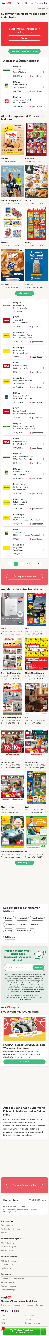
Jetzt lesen (25, 1062)
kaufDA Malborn (9, 1206)
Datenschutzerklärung (32, 991)
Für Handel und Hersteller (11, 1229)
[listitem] (12, 143)
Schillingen (10, 937)
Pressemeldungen (8, 1290)
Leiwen (23, 924)
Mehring (8, 931)
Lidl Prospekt (6, 1268)
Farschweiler (37, 918)
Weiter (24, 38)
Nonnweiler (10, 924)
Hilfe (3, 1316)
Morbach (34, 924)
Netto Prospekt (7, 1264)
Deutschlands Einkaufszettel (12, 1279)
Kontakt (28, 1319)
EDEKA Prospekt (8, 1243)
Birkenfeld (21, 931)
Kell (31, 931)
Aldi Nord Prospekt (8, 1261)
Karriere (4, 1233)
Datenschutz (6, 1319)
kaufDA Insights (7, 1282)
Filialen (22, 1206)
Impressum (29, 1316)
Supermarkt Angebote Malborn (24, 51)
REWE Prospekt (7, 1250)
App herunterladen (8, 1286)
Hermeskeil (22, 918)
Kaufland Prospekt (8, 1247)
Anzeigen (41, 9)
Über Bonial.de (7, 1225)
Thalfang (9, 918)
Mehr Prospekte (24, 293)
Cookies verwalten (32, 1323)
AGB (3, 1323)
